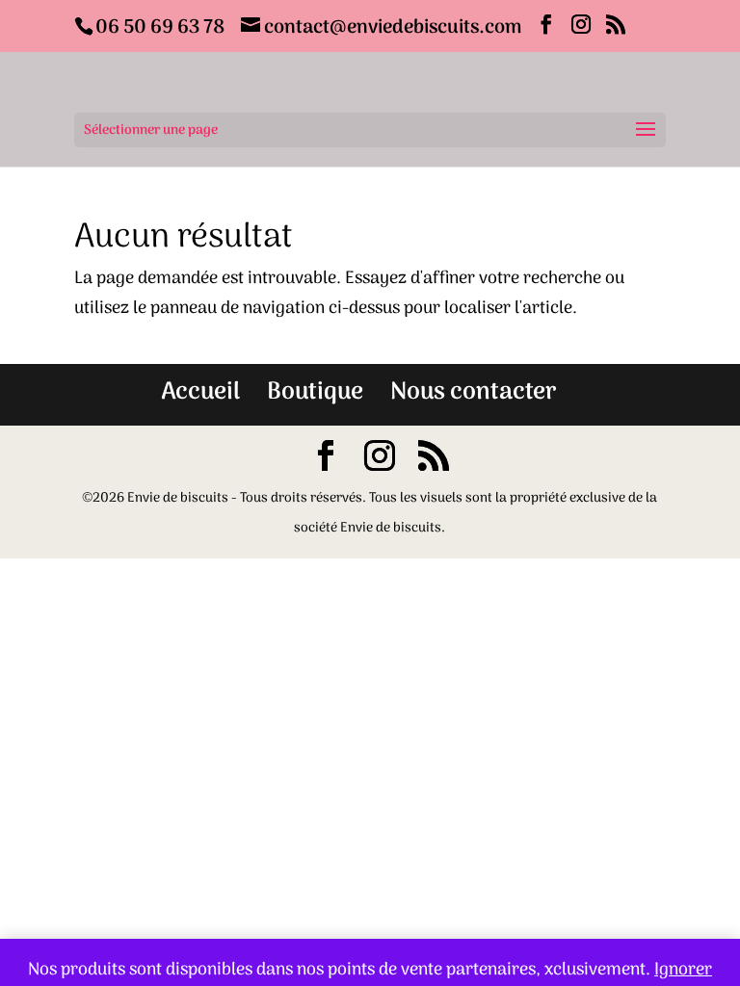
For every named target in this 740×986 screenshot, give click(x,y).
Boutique (315, 392)
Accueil (200, 392)
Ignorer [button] (683, 970)
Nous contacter (473, 392)
